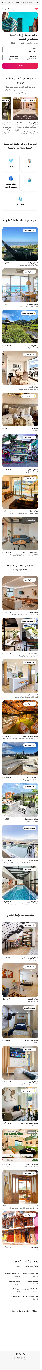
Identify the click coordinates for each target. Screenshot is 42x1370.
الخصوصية (23, 1360)
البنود (16, 1360)
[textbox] (29, 59)
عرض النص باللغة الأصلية (9, 3)
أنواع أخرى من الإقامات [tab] (31, 1266)
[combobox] (20, 51)
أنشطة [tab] (19, 1266)
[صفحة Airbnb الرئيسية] (36, 8)
